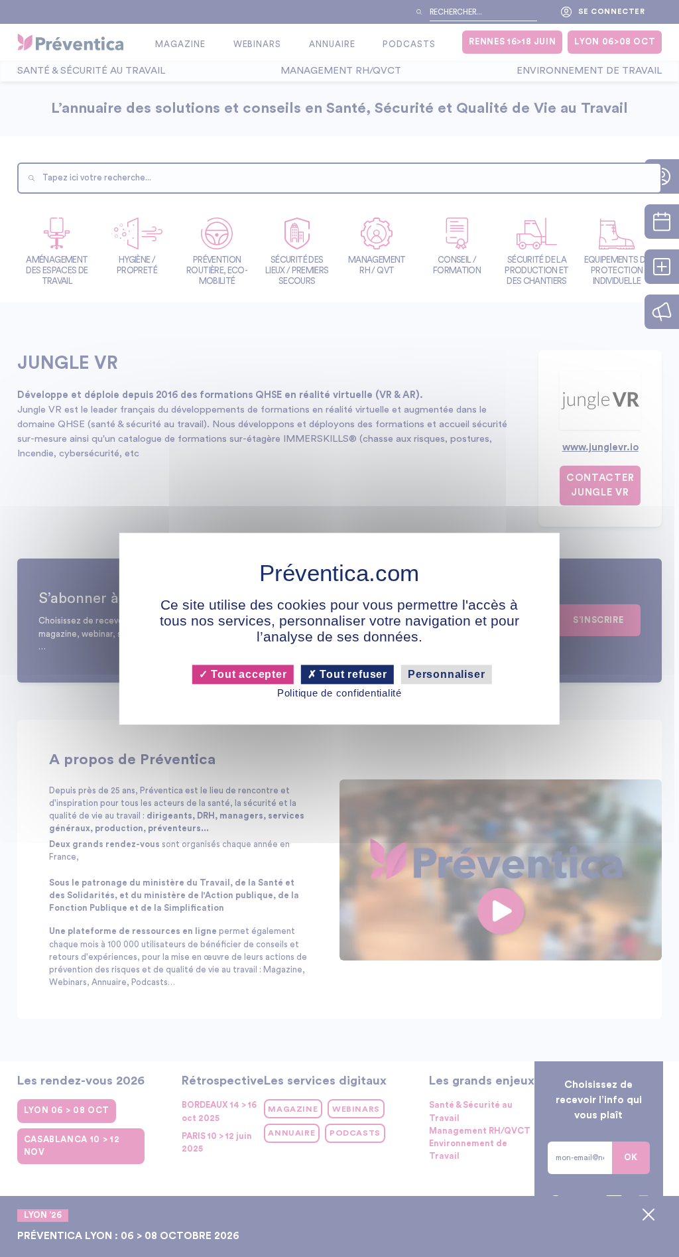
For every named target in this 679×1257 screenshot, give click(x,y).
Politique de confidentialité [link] (339, 693)
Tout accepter (247, 674)
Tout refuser (352, 674)
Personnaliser (446, 674)
